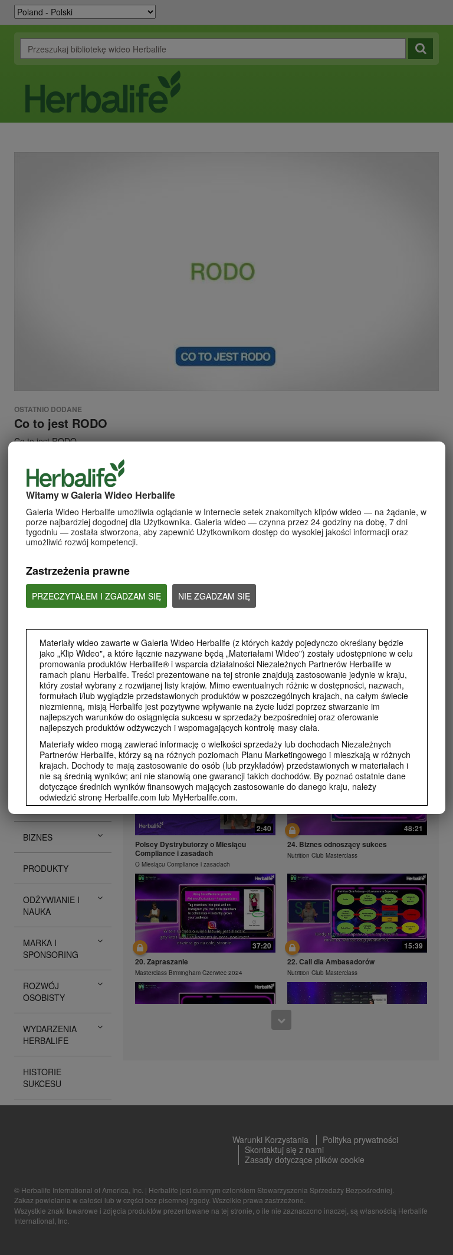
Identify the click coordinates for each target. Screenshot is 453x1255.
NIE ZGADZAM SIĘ (214, 596)
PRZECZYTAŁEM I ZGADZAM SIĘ (96, 596)
